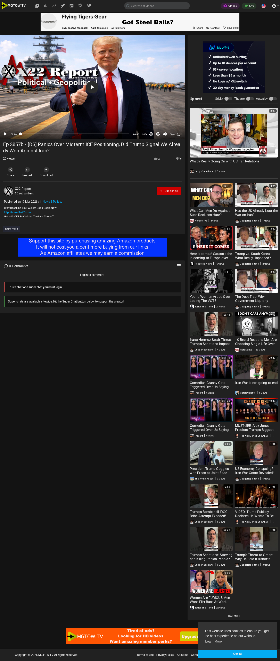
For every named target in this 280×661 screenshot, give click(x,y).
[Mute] (165, 134)
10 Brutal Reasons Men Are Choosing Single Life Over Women (256, 344)
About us (182, 654)
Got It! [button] (237, 653)
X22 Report (23, 189)
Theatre (239, 98)
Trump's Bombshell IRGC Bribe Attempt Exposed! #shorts (209, 516)
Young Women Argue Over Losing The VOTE (210, 299)
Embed (27, 175)
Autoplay (262, 98)
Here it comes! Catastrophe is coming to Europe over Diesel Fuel (211, 258)
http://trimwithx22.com (17, 212)
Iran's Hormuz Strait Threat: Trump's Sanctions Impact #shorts (211, 344)
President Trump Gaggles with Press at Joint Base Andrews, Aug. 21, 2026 (209, 473)
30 (151, 134)
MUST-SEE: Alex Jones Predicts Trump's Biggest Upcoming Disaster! (254, 430)
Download (46, 175)
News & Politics (52, 201)
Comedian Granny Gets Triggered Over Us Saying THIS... (209, 387)
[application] (92, 87)
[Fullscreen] (179, 134)
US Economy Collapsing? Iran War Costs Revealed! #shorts (254, 473)
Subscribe (171, 190)
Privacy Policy (165, 654)
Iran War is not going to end (256, 383)
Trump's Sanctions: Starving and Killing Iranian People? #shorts (211, 559)
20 (158, 134)
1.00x (144, 134)
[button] (263, 5)
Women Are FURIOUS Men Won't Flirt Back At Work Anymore (210, 602)
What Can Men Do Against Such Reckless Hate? (210, 213)
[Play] (5, 134)
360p (172, 134)
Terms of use (145, 654)
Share (11, 175)
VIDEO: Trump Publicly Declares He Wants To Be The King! (254, 516)
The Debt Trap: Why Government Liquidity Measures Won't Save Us (254, 301)
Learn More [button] (213, 641)
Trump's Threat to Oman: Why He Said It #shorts (254, 557)
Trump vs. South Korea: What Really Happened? (253, 256)
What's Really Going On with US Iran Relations (225, 161)
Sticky (219, 98)
